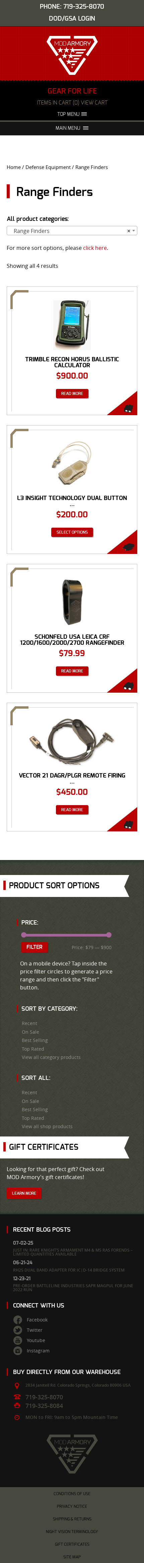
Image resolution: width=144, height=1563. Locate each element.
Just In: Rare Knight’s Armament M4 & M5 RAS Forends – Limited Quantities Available (73, 1252)
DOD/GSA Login (72, 19)
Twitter (35, 1330)
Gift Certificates (72, 1544)
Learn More (24, 1193)
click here (95, 248)
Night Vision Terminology (72, 1532)
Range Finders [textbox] (70, 231)
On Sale (30, 1032)
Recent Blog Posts (42, 1230)
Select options (72, 532)
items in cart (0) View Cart (72, 102)
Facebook (37, 1320)
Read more (72, 394)
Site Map (72, 1557)
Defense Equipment (48, 167)
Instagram (38, 1351)
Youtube (36, 1340)
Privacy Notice (72, 1506)
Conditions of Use (72, 1494)
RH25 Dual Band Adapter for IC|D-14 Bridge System (69, 1270)
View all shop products (47, 1126)
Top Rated (33, 1049)
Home (14, 167)
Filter (34, 947)
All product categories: (38, 219)
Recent (29, 1023)
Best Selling (35, 1040)
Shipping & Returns (72, 1519)
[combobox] (72, 230)
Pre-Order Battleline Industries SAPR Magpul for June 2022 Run (73, 1288)
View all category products (51, 1057)
